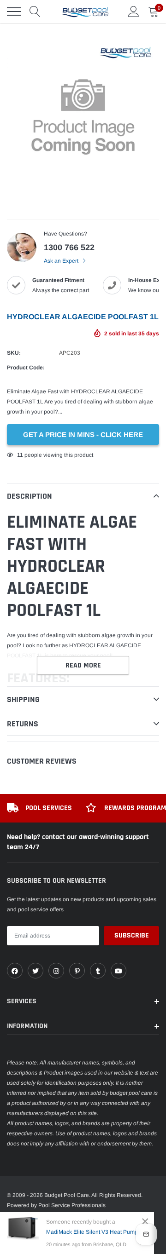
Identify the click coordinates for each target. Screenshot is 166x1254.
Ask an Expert (62, 261)
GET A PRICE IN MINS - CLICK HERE (83, 434)
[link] (15, 970)
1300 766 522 (69, 247)
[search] (35, 11)
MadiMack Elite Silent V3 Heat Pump (92, 1232)
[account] (133, 11)
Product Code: (26, 367)
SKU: (14, 353)
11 (20, 455)
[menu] (14, 11)
